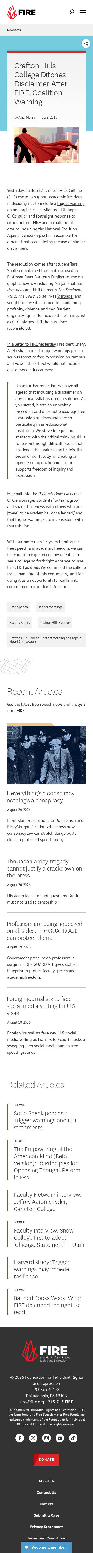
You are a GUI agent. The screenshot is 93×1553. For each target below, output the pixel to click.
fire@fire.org (32, 1402)
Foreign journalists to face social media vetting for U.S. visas (42, 1005)
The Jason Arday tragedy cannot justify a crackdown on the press (44, 867)
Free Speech (19, 607)
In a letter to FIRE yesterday (31, 344)
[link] (22, 12)
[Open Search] (72, 12)
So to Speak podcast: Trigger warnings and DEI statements (45, 1119)
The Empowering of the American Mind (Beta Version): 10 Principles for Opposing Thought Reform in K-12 (47, 1162)
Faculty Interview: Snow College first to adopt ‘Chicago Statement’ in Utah (49, 1237)
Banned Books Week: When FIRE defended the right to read (48, 1304)
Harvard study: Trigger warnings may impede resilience (42, 1268)
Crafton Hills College (55, 622)
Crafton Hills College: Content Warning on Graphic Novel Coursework (45, 640)
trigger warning (71, 203)
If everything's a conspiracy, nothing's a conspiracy (41, 796)
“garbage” (65, 296)
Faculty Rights (20, 622)
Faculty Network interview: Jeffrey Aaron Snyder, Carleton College (48, 1201)
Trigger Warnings (50, 607)
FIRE (37, 222)
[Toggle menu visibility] (83, 12)
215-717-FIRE (60, 1402)
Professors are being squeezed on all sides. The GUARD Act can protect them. (44, 930)
